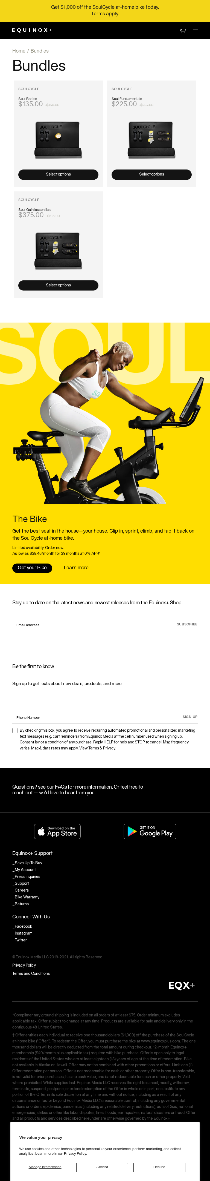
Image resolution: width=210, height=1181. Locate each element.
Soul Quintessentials (34, 210)
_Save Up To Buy (27, 863)
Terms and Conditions (31, 974)
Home (18, 51)
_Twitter (19, 940)
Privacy (109, 748)
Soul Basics (27, 99)
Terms (93, 748)
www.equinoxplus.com (160, 1041)
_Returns (20, 904)
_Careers (20, 890)
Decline (159, 1167)
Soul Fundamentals (127, 99)
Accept (102, 1167)
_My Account (24, 870)
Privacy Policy (24, 965)
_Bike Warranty (25, 897)
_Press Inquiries (26, 877)
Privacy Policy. (75, 1154)
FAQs (61, 787)
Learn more (76, 568)
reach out (22, 793)
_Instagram (22, 933)
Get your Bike (32, 568)
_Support (20, 884)
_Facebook (22, 927)
